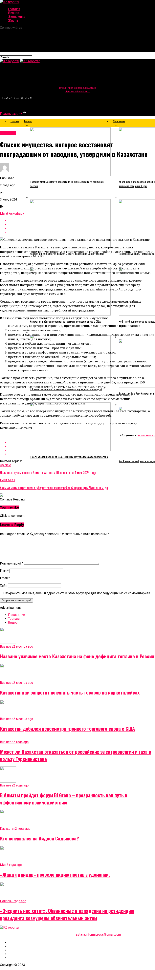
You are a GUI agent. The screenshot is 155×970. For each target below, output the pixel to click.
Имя (4, 570)
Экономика (16, 17)
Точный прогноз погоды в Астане (77, 88)
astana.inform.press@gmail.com (98, 934)
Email (5, 578)
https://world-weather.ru (77, 91)
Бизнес (13, 13)
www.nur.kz (146, 435)
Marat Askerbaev (12, 213)
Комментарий (11, 563)
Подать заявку (11, 114)
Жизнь (13, 20)
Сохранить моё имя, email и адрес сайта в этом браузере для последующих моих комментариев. (78, 593)
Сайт (3, 585)
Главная (14, 9)
